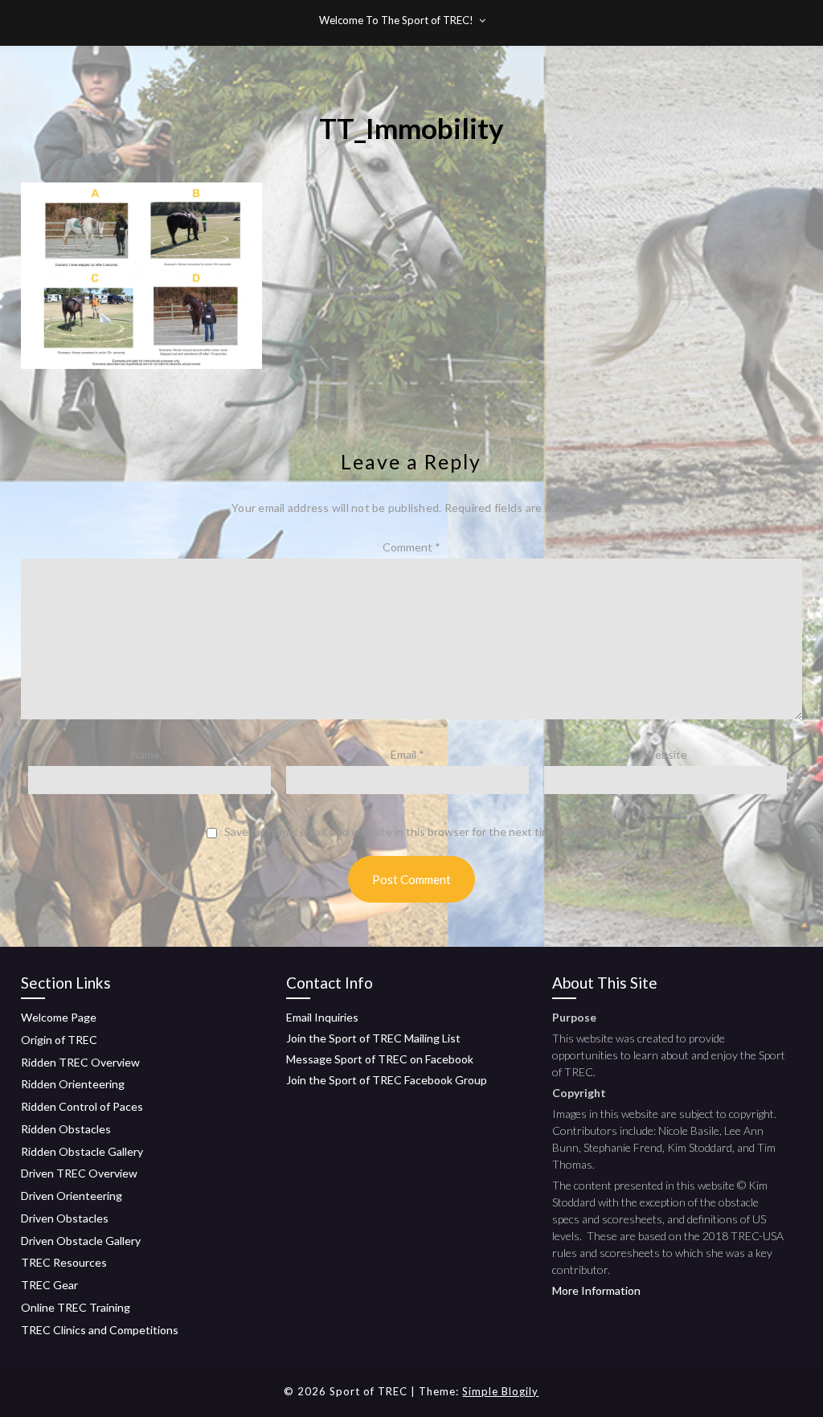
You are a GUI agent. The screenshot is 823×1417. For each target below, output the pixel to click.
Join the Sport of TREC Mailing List (373, 1038)
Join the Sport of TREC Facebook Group (386, 1080)
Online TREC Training (75, 1307)
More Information (596, 1290)
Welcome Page (58, 1017)
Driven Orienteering (71, 1195)
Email (407, 754)
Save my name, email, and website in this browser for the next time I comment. (420, 831)
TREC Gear (49, 1285)
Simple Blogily (500, 1391)
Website (665, 754)
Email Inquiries (322, 1017)
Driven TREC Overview (79, 1173)
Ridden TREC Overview (80, 1062)
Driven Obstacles (65, 1218)
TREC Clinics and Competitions (99, 1330)
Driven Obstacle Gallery (81, 1240)
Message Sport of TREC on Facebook (379, 1059)
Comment (411, 547)
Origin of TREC (59, 1039)
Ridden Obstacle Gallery (82, 1151)
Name (149, 754)
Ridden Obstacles (66, 1129)
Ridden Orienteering (73, 1084)
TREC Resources (64, 1262)
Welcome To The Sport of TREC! (396, 20)
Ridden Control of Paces (82, 1106)
